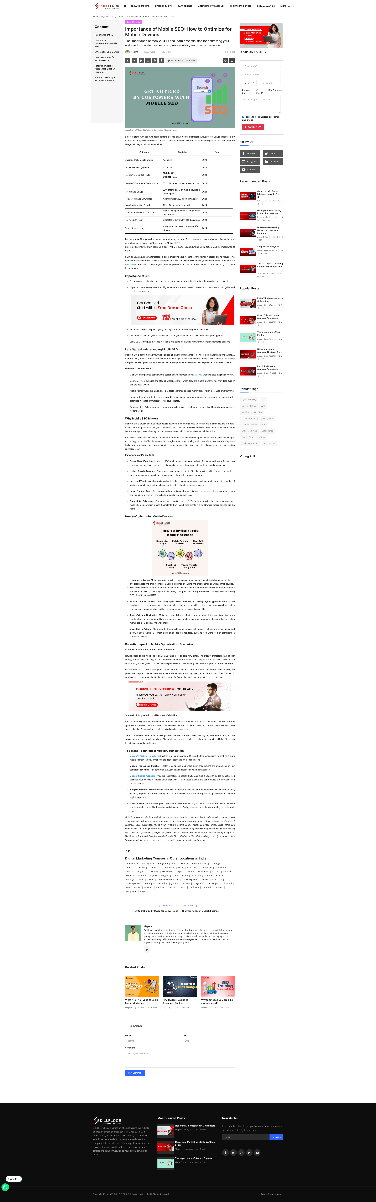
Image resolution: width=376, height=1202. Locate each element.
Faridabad (192, 867)
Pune (209, 875)
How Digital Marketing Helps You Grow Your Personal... (268, 230)
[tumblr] (161, 60)
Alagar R (148, 926)
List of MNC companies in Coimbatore (270, 299)
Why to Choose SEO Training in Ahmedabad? (216, 1001)
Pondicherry (197, 875)
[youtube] (257, 1152)
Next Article (188, 906)
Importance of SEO (104, 34)
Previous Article (170, 906)
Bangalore (163, 863)
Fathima (260, 201)
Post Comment (135, 1072)
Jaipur (180, 871)
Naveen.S (204, 1007)
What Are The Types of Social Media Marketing (141, 1001)
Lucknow (227, 871)
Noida (175, 875)
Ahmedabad (132, 863)
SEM (263, 406)
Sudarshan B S (263, 273)
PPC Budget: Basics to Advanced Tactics (175, 1001)
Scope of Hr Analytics (268, 246)
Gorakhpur (220, 867)
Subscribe (276, 1137)
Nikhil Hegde (262, 250)
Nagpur (165, 875)
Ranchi (219, 875)
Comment (130, 1047)
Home (95, 16)
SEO (263, 399)
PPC (264, 424)
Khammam (203, 871)
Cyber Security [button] (163, 6)
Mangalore (131, 891)
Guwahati (153, 871)
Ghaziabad (206, 867)
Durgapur (198, 883)
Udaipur (148, 887)
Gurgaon (141, 871)
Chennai (130, 867)
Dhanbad (227, 883)
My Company (275, 90)
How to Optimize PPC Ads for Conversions (155, 910)
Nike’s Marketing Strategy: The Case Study (269, 350)
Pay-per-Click (247, 437)
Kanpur (190, 871)
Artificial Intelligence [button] (211, 6)
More (283, 6)
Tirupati (204, 879)
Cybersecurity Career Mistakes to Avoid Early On (269, 194)
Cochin (141, 867)
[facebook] (127, 60)
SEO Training (269, 443)
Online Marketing (249, 430)
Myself (259, 93)
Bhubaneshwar (199, 863)
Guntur (129, 871)
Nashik (182, 887)
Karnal (137, 887)
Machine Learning (249, 424)
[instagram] (241, 1152)
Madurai (130, 875)
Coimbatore (154, 867)
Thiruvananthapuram (167, 879)
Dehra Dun (169, 867)
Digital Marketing (108, 16)
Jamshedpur (213, 883)
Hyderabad (167, 871)
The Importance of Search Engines (200, 910)
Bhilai (174, 863)
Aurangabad (148, 863)
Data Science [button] (185, 6)
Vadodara (217, 879)
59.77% (198, 374)
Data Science (267, 430)
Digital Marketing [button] (240, 6)
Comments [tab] (136, 1026)
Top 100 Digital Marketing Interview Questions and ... (270, 266)
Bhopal (184, 863)
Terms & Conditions (271, 1194)
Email (184, 1035)
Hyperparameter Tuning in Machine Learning (269, 212)
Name (128, 1035)
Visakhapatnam (133, 883)
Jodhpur (175, 883)
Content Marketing (250, 418)
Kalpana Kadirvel (265, 217)
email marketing (249, 406)
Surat (140, 879)
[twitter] (134, 60)
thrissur (219, 887)
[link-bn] (182, 310)
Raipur (143, 891)
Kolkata (216, 871)
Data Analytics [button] (266, 6)
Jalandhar (163, 883)
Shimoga (130, 879)
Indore (186, 883)
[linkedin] (141, 60)
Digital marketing (249, 399)
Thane (150, 879)
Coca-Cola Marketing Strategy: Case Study (268, 316)
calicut (172, 887)
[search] (294, 6)
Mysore (153, 875)
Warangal (149, 883)
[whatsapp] (148, 60)
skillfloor (262, 437)
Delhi (180, 867)
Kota (128, 887)
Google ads (268, 418)
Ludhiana (194, 887)
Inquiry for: (245, 92)
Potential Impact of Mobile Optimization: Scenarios (105, 68)
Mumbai (142, 875)
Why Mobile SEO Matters (107, 51)
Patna (185, 875)
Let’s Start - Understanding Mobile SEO (106, 43)
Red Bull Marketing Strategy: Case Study (267, 367)
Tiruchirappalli (189, 879)
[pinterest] (154, 60)
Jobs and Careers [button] (139, 6)
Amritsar (160, 887)
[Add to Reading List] (232, 60)
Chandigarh (216, 863)
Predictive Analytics (250, 443)
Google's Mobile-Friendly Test (145, 756)
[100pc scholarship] (261, 35)
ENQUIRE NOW (253, 126)
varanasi (207, 887)
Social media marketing (252, 412)
